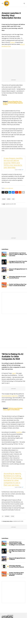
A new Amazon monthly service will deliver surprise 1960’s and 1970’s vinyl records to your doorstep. (13, 163)
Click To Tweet (18, 169)
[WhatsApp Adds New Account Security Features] (4, 277)
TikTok (12, 516)
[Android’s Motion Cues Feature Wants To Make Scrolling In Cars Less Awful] (4, 254)
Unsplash (11, 188)
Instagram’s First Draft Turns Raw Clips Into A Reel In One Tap (18, 262)
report (14, 373)
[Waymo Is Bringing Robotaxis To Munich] (4, 269)
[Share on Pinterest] (16, 192)
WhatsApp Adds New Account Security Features (17, 277)
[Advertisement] (14, 65)
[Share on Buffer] (6, 192)
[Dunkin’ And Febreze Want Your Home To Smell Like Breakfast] (4, 284)
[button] (2, 3)
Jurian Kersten (6, 188)
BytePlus (19, 432)
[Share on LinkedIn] (9, 192)
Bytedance (7, 516)
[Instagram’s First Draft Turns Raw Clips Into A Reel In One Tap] (4, 262)
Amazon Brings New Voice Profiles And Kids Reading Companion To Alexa (13, 103)
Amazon (12, 42)
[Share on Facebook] (13, 192)
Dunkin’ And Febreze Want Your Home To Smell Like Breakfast (18, 284)
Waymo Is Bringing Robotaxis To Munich (18, 269)
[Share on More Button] (23, 192)
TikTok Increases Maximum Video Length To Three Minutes (12, 408)
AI (2, 516)
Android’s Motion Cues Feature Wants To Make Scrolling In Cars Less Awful (18, 254)
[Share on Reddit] (20, 192)
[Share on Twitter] (3, 192)
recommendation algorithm (10, 396)
